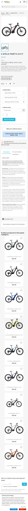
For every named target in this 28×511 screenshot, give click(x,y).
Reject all (22, 509)
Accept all (13, 509)
